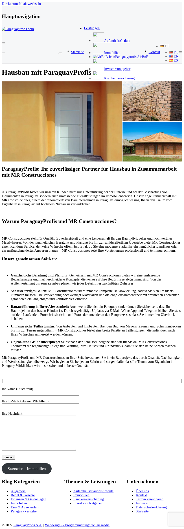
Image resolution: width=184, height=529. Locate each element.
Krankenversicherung (88, 499)
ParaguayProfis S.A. (27, 525)
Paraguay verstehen (24, 511)
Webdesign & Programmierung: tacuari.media (77, 525)
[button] (169, 46)
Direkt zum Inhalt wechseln (21, 4)
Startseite (142, 511)
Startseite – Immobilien (27, 468)
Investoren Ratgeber (87, 503)
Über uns (142, 491)
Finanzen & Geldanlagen (28, 499)
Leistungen (92, 28)
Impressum (143, 503)
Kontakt (141, 495)
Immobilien (19, 503)
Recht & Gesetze (23, 495)
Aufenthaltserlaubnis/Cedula (93, 491)
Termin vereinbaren (149, 499)
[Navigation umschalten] (3, 43)
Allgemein (18, 491)
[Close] (3, 53)
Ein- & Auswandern (25, 507)
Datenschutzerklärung (151, 507)
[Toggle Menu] (60, 53)
